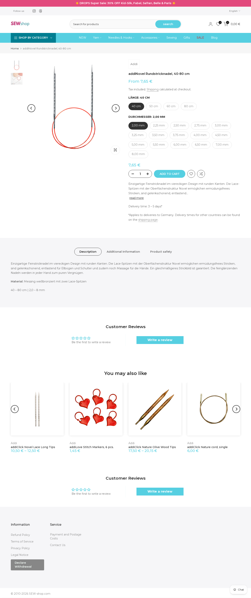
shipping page (148, 219)
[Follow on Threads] (40, 11)
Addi (133, 64)
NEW (82, 37)
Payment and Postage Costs (65, 536)
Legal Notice (19, 555)
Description (87, 251)
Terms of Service (22, 541)
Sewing (171, 37)
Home (15, 48)
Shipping (153, 89)
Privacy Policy (20, 548)
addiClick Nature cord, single (207, 447)
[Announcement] (125, 3)
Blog (214, 37)
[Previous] (31, 108)
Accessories (149, 37)
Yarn (96, 37)
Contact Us (57, 545)
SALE (200, 37)
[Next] (116, 108)
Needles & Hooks (120, 37)
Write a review (159, 340)
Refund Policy (20, 535)
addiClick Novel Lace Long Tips (33, 447)
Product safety (161, 251)
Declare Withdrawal (23, 564)
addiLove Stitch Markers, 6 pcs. (92, 447)
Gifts (187, 37)
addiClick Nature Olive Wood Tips (152, 447)
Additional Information (123, 251)
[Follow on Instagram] (34, 11)
